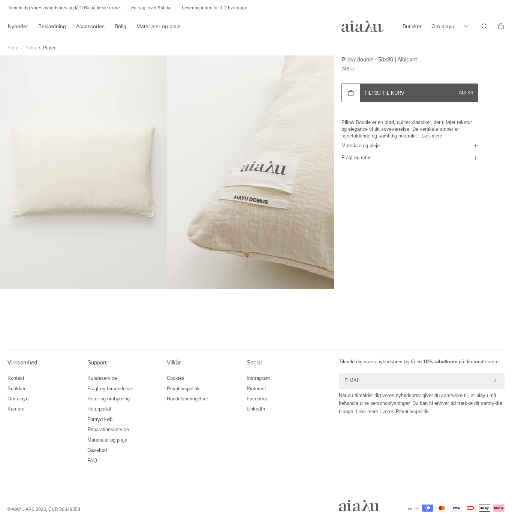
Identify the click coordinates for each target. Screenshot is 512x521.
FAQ (92, 460)
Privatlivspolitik (183, 388)
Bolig (120, 26)
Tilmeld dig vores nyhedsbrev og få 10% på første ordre (63, 7)
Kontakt (15, 378)
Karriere (15, 409)
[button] (409, 145)
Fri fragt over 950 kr (151, 7)
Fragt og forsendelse (109, 388)
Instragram (258, 378)
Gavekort (97, 450)
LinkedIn (256, 409)
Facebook (257, 399)
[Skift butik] (468, 26)
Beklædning (52, 26)
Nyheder (18, 26)
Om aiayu (442, 26)
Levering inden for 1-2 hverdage (214, 7)
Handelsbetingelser (187, 399)
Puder (49, 48)
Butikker (412, 26)
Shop (12, 48)
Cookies (175, 378)
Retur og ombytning (108, 399)
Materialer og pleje (158, 26)
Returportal (99, 409)
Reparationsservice (108, 429)
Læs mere (432, 136)
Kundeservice (102, 378)
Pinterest (256, 388)
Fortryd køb (99, 419)
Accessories (90, 26)
